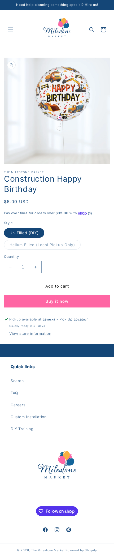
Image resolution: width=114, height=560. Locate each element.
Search (17, 380)
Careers (18, 405)
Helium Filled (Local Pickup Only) (45, 246)
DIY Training (22, 428)
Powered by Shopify (81, 550)
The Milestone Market (48, 550)
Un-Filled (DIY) (24, 232)
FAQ (14, 393)
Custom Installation (28, 416)
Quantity (11, 256)
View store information (30, 333)
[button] (10, 30)
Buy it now (57, 301)
